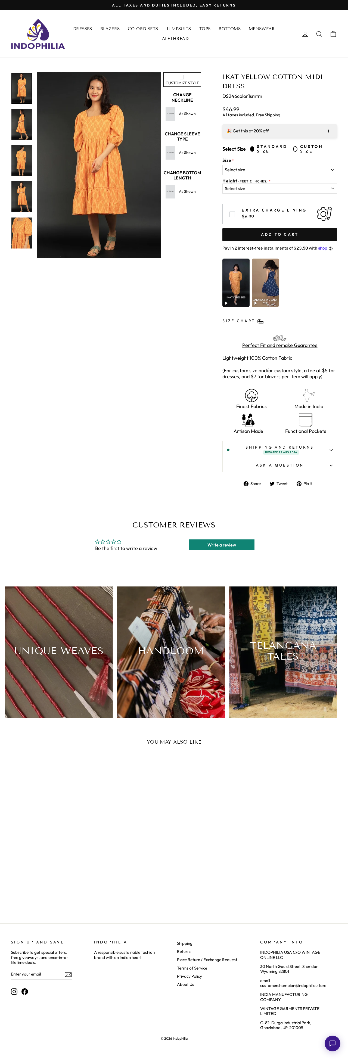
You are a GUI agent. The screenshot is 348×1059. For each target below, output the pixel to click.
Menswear (262, 28)
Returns (184, 951)
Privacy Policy (189, 976)
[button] (332, 1043)
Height (245, 181)
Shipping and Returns (280, 449)
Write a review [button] (221, 545)
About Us (185, 984)
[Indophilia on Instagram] (14, 991)
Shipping (184, 943)
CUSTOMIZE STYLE (182, 82)
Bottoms (230, 28)
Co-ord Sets (143, 28)
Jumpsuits (178, 28)
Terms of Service (192, 968)
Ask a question (280, 465)
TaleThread (174, 38)
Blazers (110, 28)
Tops (205, 28)
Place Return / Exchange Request (207, 959)
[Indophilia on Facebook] (24, 991)
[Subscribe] (68, 974)
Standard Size (272, 149)
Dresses (82, 28)
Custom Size (312, 149)
